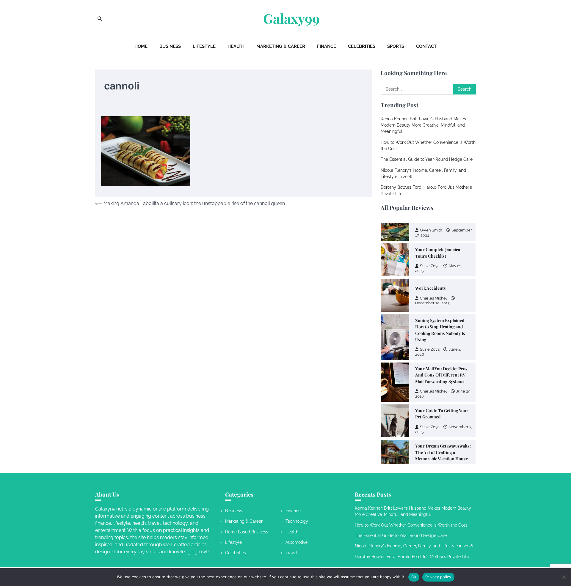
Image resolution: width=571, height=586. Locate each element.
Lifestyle (204, 46)
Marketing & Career (280, 46)
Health (236, 46)
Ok (414, 576)
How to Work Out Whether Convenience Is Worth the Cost (411, 525)
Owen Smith (431, 230)
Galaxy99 (291, 18)
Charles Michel (433, 298)
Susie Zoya (430, 266)
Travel (291, 552)
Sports (395, 46)
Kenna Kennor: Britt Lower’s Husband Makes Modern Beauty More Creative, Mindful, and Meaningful (423, 125)
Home (141, 46)
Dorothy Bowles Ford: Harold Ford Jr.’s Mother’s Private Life (412, 556)
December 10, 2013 (432, 303)
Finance (326, 46)
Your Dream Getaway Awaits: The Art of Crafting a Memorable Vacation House (443, 452)
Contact (426, 46)
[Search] (99, 18)
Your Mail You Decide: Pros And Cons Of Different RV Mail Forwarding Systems (441, 375)
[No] (564, 577)
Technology (297, 521)
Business (170, 46)
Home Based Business (246, 532)
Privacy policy (438, 576)
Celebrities (361, 46)
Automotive (297, 542)
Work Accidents (430, 288)
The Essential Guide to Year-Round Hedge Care (427, 159)
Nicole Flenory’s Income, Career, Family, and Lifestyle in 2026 (414, 546)
